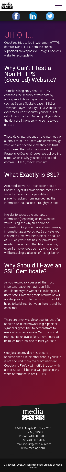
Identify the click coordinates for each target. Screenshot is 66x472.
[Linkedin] (33, 16)
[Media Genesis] (33, 419)
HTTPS (45, 91)
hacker (20, 248)
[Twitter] (49, 16)
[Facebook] (16, 16)
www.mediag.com (33, 448)
